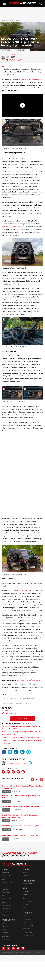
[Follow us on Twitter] (8, 772)
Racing (4, 895)
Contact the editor (10, 713)
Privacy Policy (27, 935)
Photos (25, 872)
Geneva (5, 932)
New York (5, 939)
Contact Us (26, 919)
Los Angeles (6, 936)
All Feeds (26, 891)
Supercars (6, 820)
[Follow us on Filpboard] (23, 772)
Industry (5, 839)
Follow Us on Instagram (19, 854)
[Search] (40, 3)
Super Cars (6, 875)
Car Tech (5, 911)
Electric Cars (6, 905)
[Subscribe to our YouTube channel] (18, 772)
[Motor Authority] (22, 3)
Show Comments (22, 718)
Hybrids (5, 889)
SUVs (27, 703)
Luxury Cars (19, 703)
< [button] (32, 779)
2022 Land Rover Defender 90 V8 (28, 680)
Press (24, 922)
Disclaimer (26, 928)
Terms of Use (27, 925)
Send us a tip (8, 710)
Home (4, 20)
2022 (4, 698)
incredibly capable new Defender (30, 79)
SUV (3, 885)
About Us (26, 915)
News (9, 20)
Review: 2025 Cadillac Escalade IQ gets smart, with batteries (21, 797)
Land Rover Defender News (27, 698)
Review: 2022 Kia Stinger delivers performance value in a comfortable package (21, 733)
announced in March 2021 (19, 590)
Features (5, 915)
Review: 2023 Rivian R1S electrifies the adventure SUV (21, 737)
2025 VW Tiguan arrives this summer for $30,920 (20, 826)
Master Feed (27, 894)
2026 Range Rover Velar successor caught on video (21, 806)
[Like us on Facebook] (3, 772)
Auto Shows (6, 829)
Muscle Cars (6, 898)
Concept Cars (7, 882)
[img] (4, 752)
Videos (4, 879)
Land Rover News (8, 703)
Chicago (5, 926)
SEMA (4, 922)
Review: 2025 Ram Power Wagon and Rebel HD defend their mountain (22, 787)
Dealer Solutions (28, 883)
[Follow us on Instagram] (13, 772)
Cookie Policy (27, 932)
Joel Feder (10, 54)
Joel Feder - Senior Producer (17, 763)
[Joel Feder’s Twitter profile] (28, 763)
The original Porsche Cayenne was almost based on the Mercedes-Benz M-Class (21, 727)
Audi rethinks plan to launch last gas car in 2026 (20, 835)
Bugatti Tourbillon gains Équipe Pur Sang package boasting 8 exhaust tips (20, 816)
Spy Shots (6, 809)
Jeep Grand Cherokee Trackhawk (13, 226)
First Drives (16, 20)
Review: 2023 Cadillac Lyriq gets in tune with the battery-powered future (21, 742)
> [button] (41, 779)
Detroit (5, 929)
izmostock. (39, 952)
